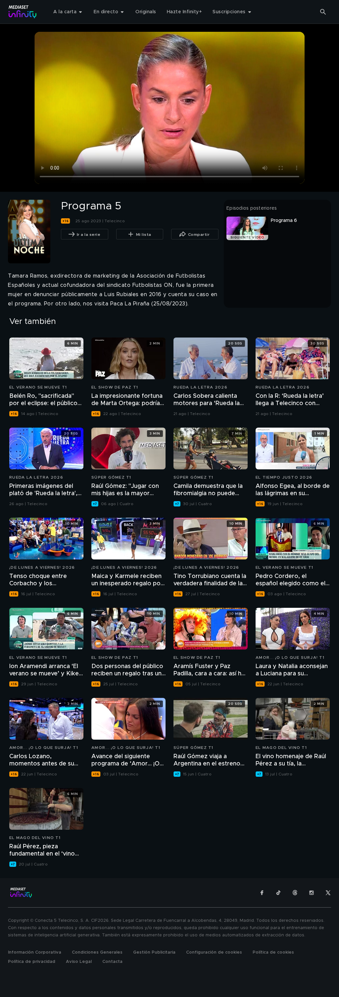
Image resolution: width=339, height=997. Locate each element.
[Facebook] (262, 893)
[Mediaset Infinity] (22, 12)
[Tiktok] (278, 893)
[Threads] (295, 893)
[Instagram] (312, 893)
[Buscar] (323, 12)
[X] (328, 893)
